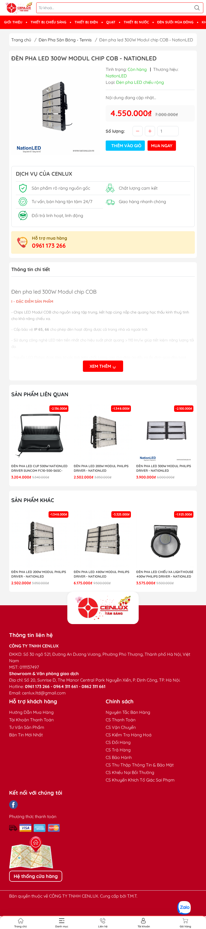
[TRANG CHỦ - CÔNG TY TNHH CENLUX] (18, 8)
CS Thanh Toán (120, 719)
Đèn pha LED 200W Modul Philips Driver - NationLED (101, 468)
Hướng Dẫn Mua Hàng (31, 712)
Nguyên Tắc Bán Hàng (128, 712)
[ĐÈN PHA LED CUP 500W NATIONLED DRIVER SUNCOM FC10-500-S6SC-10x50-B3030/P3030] (40, 433)
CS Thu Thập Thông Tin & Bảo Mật (140, 765)
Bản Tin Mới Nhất (26, 734)
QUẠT (110, 22)
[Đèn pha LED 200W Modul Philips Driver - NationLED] (103, 433)
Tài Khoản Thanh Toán (31, 719)
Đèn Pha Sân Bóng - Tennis (65, 39)
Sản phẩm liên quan (39, 394)
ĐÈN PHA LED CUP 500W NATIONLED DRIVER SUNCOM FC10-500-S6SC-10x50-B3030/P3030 (39, 468)
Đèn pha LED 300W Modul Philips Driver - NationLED (163, 468)
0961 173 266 (49, 245)
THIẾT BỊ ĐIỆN (86, 22)
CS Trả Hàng (118, 749)
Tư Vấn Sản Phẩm (26, 727)
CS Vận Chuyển (121, 727)
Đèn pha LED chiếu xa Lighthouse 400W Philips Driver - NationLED (164, 574)
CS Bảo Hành (119, 757)
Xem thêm (101, 366)
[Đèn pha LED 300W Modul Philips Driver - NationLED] (165, 433)
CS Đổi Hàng (118, 742)
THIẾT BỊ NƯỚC (136, 22)
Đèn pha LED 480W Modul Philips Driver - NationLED (101, 574)
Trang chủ (21, 39)
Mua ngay (161, 145)
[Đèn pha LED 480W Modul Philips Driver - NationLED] (103, 539)
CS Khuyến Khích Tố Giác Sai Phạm (140, 780)
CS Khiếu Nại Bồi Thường (130, 772)
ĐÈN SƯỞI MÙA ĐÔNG (175, 22)
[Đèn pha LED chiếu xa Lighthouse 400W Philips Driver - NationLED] (165, 539)
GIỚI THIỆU (13, 22)
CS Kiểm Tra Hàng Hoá (129, 734)
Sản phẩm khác (32, 500)
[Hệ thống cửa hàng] (102, 608)
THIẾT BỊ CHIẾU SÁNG (48, 22)
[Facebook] (13, 804)
